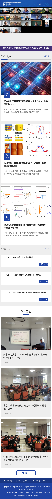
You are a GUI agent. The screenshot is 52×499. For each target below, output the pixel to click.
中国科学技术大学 (39, 481)
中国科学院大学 (22, 481)
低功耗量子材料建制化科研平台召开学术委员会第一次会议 (26, 48)
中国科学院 (7, 481)
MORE (47, 56)
